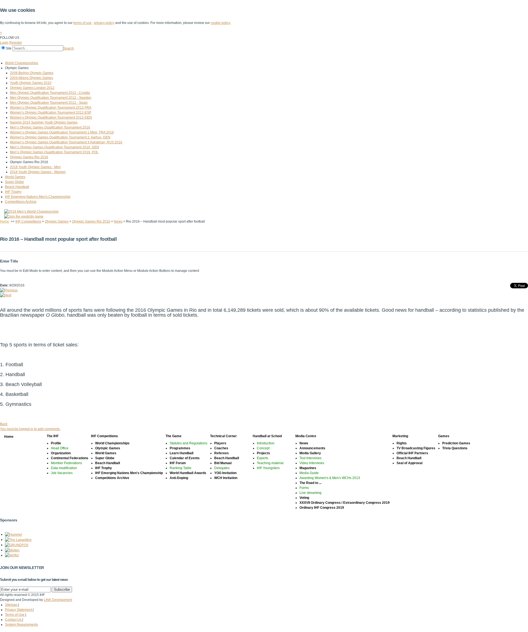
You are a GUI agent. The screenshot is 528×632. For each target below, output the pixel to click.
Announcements (312, 448)
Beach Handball (17, 187)
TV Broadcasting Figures (416, 448)
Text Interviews (310, 458)
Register (15, 43)
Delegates (222, 468)
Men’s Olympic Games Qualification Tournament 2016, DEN (54, 147)
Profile (56, 443)
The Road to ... (310, 483)
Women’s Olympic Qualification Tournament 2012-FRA (50, 108)
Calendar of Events (185, 458)
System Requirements (21, 624)
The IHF (24, 56)
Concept (263, 448)
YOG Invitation (225, 473)
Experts (262, 458)
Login (4, 43)
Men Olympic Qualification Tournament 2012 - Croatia (50, 93)
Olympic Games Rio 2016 (29, 157)
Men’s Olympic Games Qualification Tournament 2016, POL (54, 152)
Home (5, 56)
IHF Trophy (13, 192)
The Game (78, 56)
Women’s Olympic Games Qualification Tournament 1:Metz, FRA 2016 (62, 132)
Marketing (197, 56)
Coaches (221, 448)
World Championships (21, 63)
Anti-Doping (179, 478)
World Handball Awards (188, 473)
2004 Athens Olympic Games (31, 78)
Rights (402, 443)
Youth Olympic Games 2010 (30, 83)
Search (68, 48)
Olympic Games (56, 221)
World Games (15, 177)
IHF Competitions (50, 56)
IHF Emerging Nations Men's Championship (37, 197)
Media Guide (309, 473)
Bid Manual (223, 463)
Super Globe (14, 182)
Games (218, 56)
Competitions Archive (21, 202)
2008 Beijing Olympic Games (31, 73)
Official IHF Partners (412, 453)
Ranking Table (180, 468)
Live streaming (310, 493)
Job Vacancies (62, 473)
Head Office (59, 448)
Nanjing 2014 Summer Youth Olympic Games (44, 122)
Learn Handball (181, 453)
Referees (221, 453)
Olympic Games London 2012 (32, 88)
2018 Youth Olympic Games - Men (35, 167)
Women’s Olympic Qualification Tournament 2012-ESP (50, 112)
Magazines (307, 468)
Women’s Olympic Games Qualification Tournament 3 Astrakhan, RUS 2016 (66, 142)
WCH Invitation (225, 478)
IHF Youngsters (268, 468)
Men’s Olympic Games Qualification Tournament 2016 (50, 127)
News (118, 221)
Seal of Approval (409, 463)
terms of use (82, 23)
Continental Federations (69, 458)
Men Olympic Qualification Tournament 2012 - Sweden (50, 98)
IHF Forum (178, 463)
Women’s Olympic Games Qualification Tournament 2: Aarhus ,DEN (60, 137)
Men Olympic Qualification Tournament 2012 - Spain (49, 103)
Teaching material (270, 463)
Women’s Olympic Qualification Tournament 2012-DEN (51, 117)
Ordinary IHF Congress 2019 (321, 508)
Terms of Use (15, 615)
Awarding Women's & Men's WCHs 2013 (329, 478)
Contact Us (13, 620)
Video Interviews (311, 463)
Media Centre (173, 56)
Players (220, 443)
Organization (61, 453)
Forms (304, 488)
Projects (263, 453)
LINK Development (58, 600)
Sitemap (11, 605)
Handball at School (141, 56)
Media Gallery (310, 453)
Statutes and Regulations (188, 443)
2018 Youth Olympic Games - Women (38, 172)
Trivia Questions (455, 448)
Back (3, 424)
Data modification (64, 468)
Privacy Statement (19, 610)
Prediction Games (456, 443)
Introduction (265, 443)
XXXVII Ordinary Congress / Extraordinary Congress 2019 (344, 503)
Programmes (180, 448)
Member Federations (66, 463)
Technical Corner (106, 56)
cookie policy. (221, 23)
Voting (304, 498)
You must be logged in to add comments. (30, 429)
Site (9, 48)
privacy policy (104, 23)
